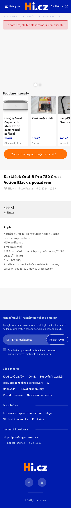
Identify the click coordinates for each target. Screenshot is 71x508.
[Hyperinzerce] (36, 6)
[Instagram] (42, 482)
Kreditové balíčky (13, 376)
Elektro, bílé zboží (18, 16)
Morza (10, 212)
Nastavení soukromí (39, 395)
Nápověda (9, 389)
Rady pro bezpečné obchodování (23, 382)
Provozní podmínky (31, 389)
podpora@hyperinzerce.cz (23, 437)
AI (48, 382)
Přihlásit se (57, 6)
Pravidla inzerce (13, 395)
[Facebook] (29, 482)
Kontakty (38, 419)
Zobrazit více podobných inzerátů (33, 154)
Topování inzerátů (51, 376)
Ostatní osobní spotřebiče (52, 16)
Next (40, 85)
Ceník (32, 376)
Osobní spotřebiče (34, 16)
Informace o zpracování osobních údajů (27, 413)
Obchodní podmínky (15, 419)
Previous (31, 85)
